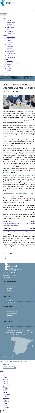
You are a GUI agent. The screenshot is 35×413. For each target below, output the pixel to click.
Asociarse (6, 66)
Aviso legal (6, 364)
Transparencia (11, 57)
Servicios (5, 35)
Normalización (11, 50)
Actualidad (9, 61)
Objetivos (9, 24)
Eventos (9, 64)
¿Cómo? (9, 70)
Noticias (5, 59)
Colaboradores (11, 33)
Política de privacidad (9, 366)
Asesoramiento (11, 37)
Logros (9, 26)
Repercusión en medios (13, 63)
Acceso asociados (12, 311)
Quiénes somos (11, 22)
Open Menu (3, 15)
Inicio (4, 18)
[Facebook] (0, 410)
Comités (9, 40)
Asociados (6, 29)
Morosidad (10, 46)
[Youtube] (4, 410)
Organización (10, 27)
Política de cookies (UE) (9, 368)
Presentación (7, 20)
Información (10, 44)
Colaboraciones (11, 39)
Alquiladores (10, 31)
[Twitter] (2, 410)
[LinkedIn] (5, 410)
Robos (8, 55)
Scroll (1, 371)
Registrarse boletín (12, 313)
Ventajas (9, 68)
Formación (10, 42)
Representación (11, 53)
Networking (10, 48)
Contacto (5, 72)
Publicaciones (10, 51)
